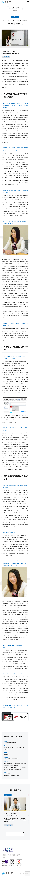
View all (15, 834)
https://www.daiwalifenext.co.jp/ (11, 775)
